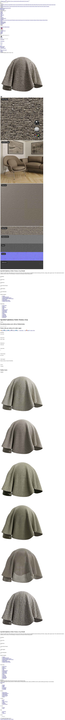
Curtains (10, 6)
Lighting (36, 6)
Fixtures (24, 6)
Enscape (21, 20)
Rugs (43, 6)
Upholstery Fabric (5, 309)
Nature (31, 4)
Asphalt (9, 4)
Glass (25, 4)
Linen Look (4, 314)
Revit (3, 20)
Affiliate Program (3, 22)
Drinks (19, 6)
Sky (10, 8)
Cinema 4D (2, 15)
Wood (54, 4)
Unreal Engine (27, 20)
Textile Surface (4, 311)
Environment (6, 8)
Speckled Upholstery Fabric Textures (7, 298)
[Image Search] (1, 36)
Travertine (49, 4)
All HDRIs (2, 8)
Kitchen (33, 6)
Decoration (13, 6)
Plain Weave (4, 317)
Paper (33, 4)
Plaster (35, 4)
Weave (3, 313)
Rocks (41, 6)
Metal (29, 4)
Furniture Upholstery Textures (6, 297)
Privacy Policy (8, 719)
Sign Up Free (2, 682)
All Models (2, 6)
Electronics (21, 6)
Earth (19, 4)
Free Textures (4, 687)
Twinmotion (31, 20)
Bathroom (5, 6)
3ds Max (1, 14)
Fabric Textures (4, 299)
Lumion (16, 20)
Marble (27, 4)
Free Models (4, 688)
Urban (52, 4)
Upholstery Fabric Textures (6, 301)
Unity (24, 20)
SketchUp (3, 19)
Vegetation (47, 6)
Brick (12, 4)
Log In (1, 24)
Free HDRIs (4, 689)
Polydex (46, 20)
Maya (1, 17)
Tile (47, 4)
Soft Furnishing (4, 312)
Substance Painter (42, 20)
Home (1, 50)
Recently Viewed (3, 21)
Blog (3, 700)
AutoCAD (6, 20)
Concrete (16, 4)
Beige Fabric (4, 307)
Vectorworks (10, 20)
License (12, 719)
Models (1, 32)
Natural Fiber (4, 315)
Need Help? (2, 23)
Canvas (3, 306)
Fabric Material (4, 310)
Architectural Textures (5, 296)
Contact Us (4, 713)
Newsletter (4, 703)
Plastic (37, 4)
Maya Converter (4, 695)
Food (27, 6)
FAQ (3, 712)
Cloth (3, 308)
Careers (3, 702)
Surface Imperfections (43, 4)
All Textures (2, 4)
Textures (1, 31)
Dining (16, 6)
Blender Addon (4, 692)
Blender (1, 12)
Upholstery (4, 674)
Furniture (30, 6)
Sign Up (3, 707)
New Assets (2, 9)
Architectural (6, 4)
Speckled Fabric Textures (6, 300)
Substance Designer (36, 20)
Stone (39, 4)
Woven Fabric (4, 305)
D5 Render (13, 20)
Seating (45, 6)
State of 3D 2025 (4, 704)
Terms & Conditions (3, 719)
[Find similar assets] (1, 97)
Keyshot (19, 20)
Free (23, 4)
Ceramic (14, 4)
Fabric (21, 4)
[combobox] (32, 35)
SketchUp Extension (5, 693)
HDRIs (1, 33)
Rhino (1, 20)
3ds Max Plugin (4, 694)
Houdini (1, 18)
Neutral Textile (4, 316)
